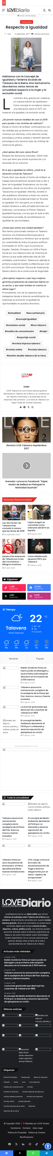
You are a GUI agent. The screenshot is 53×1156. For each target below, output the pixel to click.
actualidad (15, 313)
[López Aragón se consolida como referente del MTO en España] (39, 512)
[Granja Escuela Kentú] (26, 1040)
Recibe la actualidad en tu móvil (26, 746)
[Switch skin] (44, 11)
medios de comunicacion (20, 331)
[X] (28, 407)
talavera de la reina (11, 1111)
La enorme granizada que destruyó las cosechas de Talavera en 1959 (34, 709)
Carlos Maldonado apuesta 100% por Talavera (37, 559)
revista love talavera (35, 1096)
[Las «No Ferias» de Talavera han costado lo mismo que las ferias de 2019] (13, 512)
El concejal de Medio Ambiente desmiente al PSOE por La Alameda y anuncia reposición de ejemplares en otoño (33, 726)
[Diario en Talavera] (18, 10)
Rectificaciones (26, 1137)
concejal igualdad (26, 319)
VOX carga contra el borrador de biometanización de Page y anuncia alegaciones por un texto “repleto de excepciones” (38, 868)
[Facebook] (24, 407)
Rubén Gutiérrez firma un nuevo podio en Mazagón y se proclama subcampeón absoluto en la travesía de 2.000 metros (34, 673)
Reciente (13, 658)
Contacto (27, 1128)
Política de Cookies (36, 1132)
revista (30, 1087)
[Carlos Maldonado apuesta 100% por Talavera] (39, 546)
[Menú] (3, 11)
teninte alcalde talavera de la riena (27, 355)
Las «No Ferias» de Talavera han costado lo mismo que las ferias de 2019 (13, 527)
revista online (14, 349)
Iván (9, 34)
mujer (44, 331)
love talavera (39, 325)
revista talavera (37, 349)
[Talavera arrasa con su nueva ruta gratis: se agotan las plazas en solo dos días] (10, 1038)
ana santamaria (36, 313)
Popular (40, 658)
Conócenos (16, 1128)
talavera (32, 1106)
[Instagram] (32, 407)
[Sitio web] (20, 407)
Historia (7, 1082)
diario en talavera (40, 1077)
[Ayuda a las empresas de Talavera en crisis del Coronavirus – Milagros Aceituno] (13, 546)
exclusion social (16, 325)
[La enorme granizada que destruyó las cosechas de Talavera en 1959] (11, 710)
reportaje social (26, 337)
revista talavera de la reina (14, 1106)
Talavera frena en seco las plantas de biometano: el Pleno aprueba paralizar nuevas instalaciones (13, 865)
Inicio (21, 16)
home (16, 1082)
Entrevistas (31, 16)
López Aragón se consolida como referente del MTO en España (38, 526)
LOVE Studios (43, 1123)
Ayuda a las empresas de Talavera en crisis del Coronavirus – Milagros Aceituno (13, 560)
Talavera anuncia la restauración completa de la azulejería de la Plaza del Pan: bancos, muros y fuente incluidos (35, 693)
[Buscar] (49, 11)
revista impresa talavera (27, 343)
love (23, 1082)
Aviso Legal (38, 1128)
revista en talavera (11, 1092)
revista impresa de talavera (33, 1092)
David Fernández (10, 1077)
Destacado (25, 1077)
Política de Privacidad (17, 1132)
